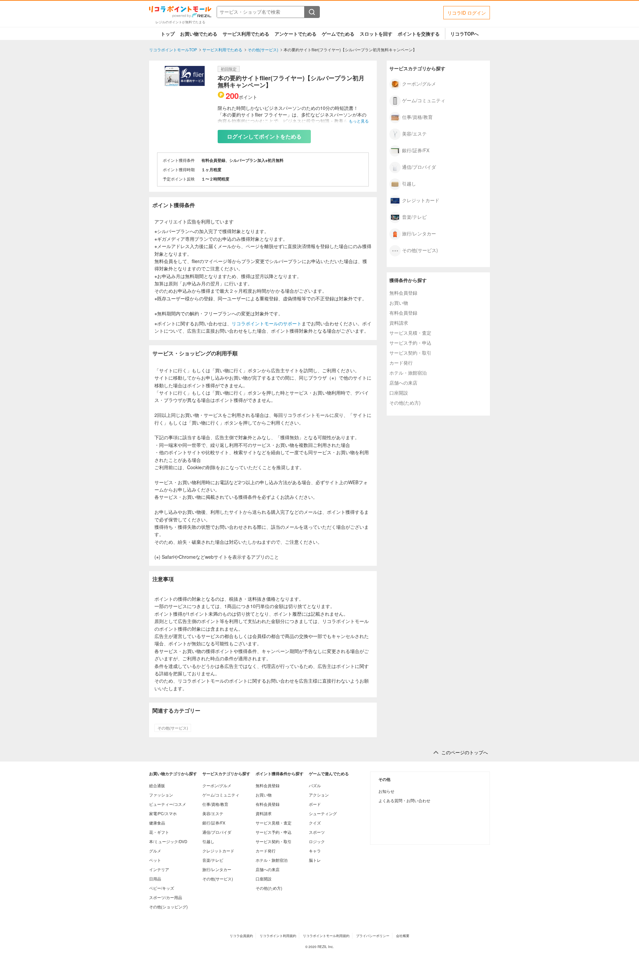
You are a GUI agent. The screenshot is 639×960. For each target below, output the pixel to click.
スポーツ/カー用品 (165, 897)
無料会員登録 (403, 292)
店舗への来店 (403, 382)
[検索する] (312, 12)
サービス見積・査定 (410, 332)
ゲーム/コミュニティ (423, 100)
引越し (409, 183)
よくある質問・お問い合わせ (404, 800)
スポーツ (317, 832)
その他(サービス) (172, 728)
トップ (168, 33)
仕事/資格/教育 (417, 116)
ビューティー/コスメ (167, 804)
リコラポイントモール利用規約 (326, 935)
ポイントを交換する (419, 33)
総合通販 (157, 785)
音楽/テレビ (414, 216)
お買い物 (398, 302)
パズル (315, 785)
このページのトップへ (464, 752)
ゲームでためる (338, 33)
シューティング (323, 813)
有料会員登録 (403, 312)
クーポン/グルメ (419, 83)
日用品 (155, 878)
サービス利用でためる (246, 33)
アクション (319, 795)
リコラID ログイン (466, 12)
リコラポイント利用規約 (278, 935)
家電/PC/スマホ (163, 813)
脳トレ (315, 860)
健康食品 (157, 822)
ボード (315, 804)
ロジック (317, 841)
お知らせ (386, 791)
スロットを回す (376, 33)
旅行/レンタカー (419, 233)
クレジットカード (420, 199)
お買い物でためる (198, 33)
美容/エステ (414, 133)
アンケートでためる (296, 33)
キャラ (315, 850)
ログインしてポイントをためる (264, 136)
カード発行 (401, 362)
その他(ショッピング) (168, 906)
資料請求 (398, 322)
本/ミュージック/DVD (168, 841)
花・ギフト (159, 832)
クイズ (315, 822)
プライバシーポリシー (372, 935)
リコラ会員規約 (241, 935)
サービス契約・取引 (410, 352)
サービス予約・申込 (410, 342)
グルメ (155, 850)
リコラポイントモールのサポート (267, 323)
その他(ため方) (405, 402)
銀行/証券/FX (415, 150)
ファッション (161, 795)
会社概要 (402, 935)
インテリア (159, 869)
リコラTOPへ (464, 33)
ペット (155, 860)
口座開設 (398, 392)
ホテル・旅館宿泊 (408, 372)
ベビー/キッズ (161, 888)
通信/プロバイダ (419, 166)
